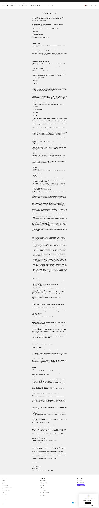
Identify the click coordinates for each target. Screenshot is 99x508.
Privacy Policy (42, 494)
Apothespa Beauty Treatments (9, 5)
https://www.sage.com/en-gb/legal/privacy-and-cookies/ (45, 261)
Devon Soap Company (23, 5)
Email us (80, 480)
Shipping (41, 487)
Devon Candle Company (35, 5)
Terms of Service (43, 495)
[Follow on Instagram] (5, 499)
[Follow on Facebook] (3, 499)
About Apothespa (43, 480)
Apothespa (4, 3)
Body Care (18, 3)
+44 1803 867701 (81, 482)
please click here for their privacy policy (56, 433)
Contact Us (42, 485)
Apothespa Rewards (43, 482)
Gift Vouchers (4, 494)
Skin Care (11, 3)
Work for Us (42, 488)
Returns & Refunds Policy (44, 492)
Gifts (3, 492)
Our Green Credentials (44, 483)
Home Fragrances (26, 3)
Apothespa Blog (43, 490)
